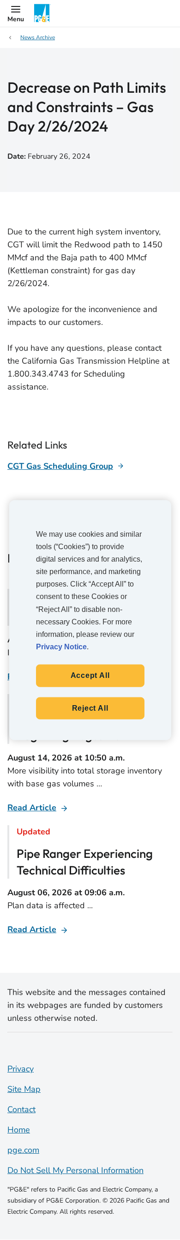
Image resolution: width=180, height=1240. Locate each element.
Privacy (20, 1068)
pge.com (23, 1150)
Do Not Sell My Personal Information (75, 1170)
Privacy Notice (61, 647)
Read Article (31, 807)
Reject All (90, 708)
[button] (16, 13)
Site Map (24, 1089)
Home (18, 1129)
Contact (21, 1109)
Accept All (90, 675)
